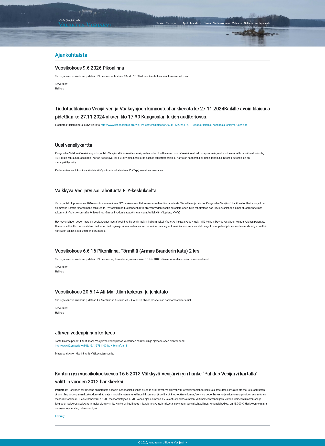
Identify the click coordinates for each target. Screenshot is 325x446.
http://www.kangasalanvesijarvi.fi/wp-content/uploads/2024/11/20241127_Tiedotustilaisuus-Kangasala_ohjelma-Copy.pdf (174, 125)
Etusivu (160, 23)
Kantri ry (60, 416)
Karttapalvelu (262, 23)
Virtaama (237, 23)
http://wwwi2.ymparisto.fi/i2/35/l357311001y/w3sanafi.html (91, 345)
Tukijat (208, 23)
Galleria (248, 23)
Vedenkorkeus (221, 23)
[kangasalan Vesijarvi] (84, 23)
